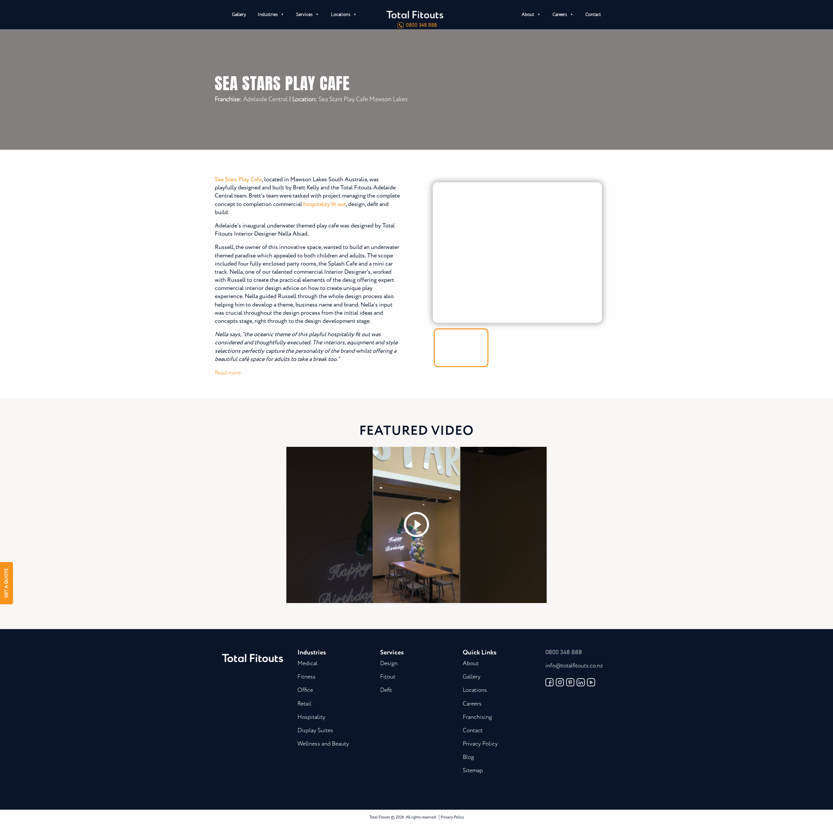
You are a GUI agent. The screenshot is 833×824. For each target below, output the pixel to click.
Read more (228, 373)
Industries (268, 14)
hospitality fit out (324, 204)
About (528, 14)
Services (304, 14)
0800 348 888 (421, 25)
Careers (560, 14)
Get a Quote (6, 583)
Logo (439, 14)
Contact (593, 14)
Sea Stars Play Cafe (238, 179)
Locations (340, 14)
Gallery (239, 14)
